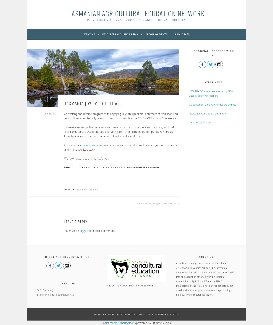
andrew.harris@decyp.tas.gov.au (57, 294)
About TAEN (182, 34)
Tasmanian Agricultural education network (136, 13)
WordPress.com (168, 314)
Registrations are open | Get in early (156, 203)
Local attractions (92, 145)
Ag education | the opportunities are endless (212, 104)
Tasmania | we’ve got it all (202, 122)
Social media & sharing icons (118, 323)
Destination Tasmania (86, 189)
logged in (85, 230)
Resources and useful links (120, 34)
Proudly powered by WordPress (114, 314)
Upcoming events (156, 34)
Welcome (89, 34)
